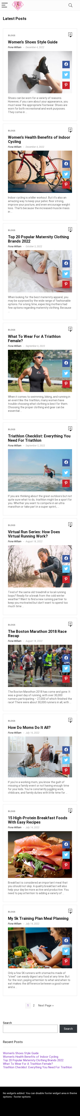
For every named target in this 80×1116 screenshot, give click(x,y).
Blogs (11, 35)
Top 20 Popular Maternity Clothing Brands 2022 (38, 239)
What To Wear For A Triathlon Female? (34, 338)
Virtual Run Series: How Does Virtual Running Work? (34, 534)
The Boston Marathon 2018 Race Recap (37, 633)
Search (7, 1023)
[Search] (70, 5)
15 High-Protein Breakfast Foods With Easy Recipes (37, 820)
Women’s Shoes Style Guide (32, 42)
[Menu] (4, 5)
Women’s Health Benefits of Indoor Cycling (39, 139)
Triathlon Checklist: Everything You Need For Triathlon (39, 438)
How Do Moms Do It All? (29, 727)
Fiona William (14, 47)
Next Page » (46, 1005)
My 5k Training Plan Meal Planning (38, 918)
